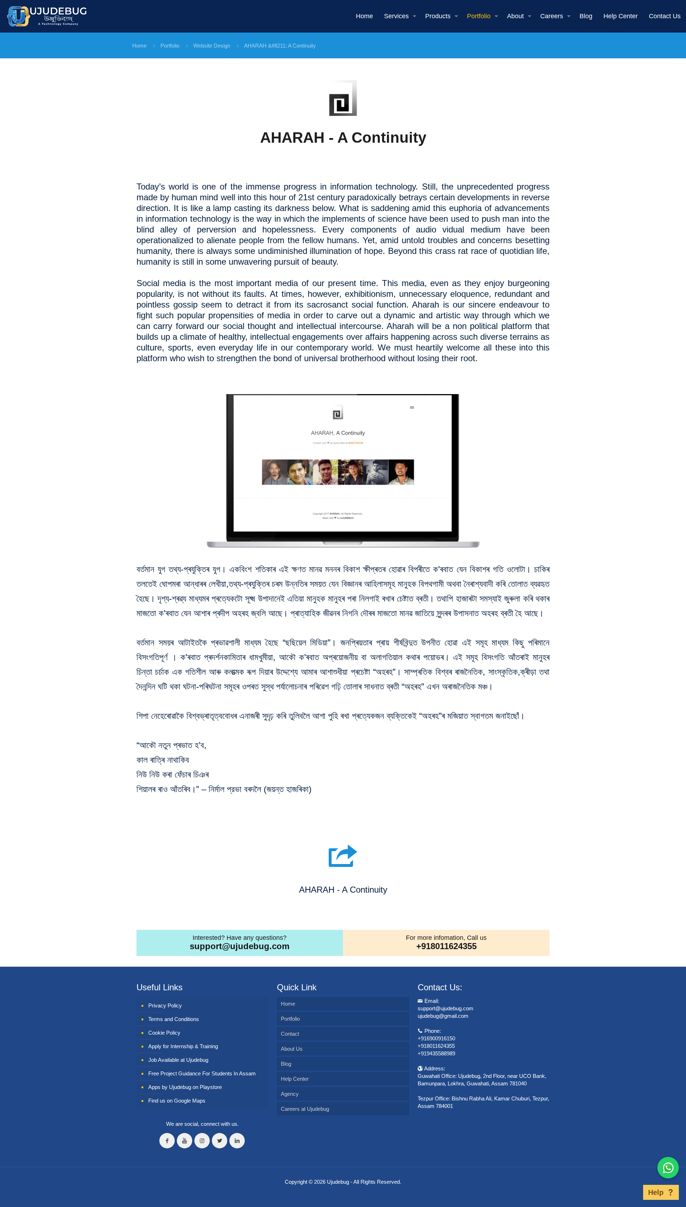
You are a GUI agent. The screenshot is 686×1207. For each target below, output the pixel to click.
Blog (286, 1064)
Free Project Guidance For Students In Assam (202, 1073)
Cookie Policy (164, 1033)
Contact (290, 1034)
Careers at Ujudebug (305, 1109)
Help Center (295, 1079)
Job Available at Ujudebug (178, 1060)
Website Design (211, 46)
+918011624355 (446, 946)
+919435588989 (436, 1053)
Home (139, 46)
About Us (292, 1049)
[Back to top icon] (632, 1192)
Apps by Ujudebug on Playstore (185, 1087)
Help (655, 1192)
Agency (290, 1094)
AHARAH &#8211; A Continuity (280, 46)
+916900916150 (436, 1038)
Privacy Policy (165, 1005)
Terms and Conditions (173, 1019)
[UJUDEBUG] (46, 16)
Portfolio (169, 46)
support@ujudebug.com (239, 946)
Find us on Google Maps (176, 1101)
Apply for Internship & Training (183, 1046)
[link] (343, 98)
